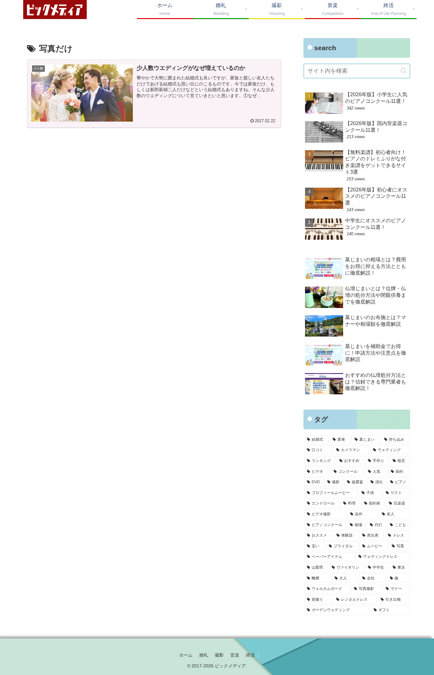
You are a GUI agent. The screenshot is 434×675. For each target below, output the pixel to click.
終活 (250, 655)
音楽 (234, 655)
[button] (403, 70)
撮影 (219, 655)
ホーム (186, 655)
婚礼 (203, 655)
